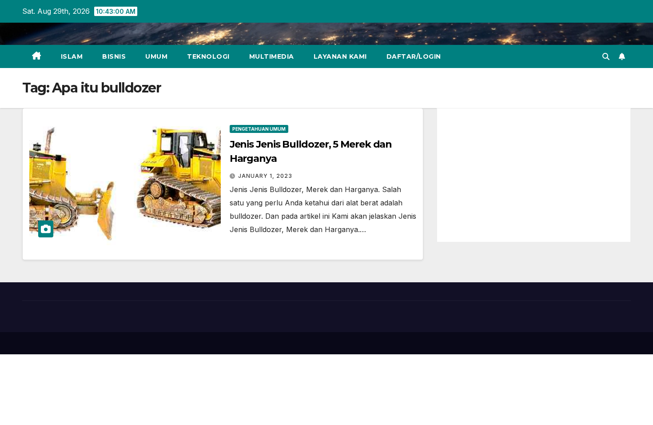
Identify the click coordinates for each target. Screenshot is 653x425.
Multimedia (271, 56)
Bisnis (114, 56)
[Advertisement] (533, 175)
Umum (156, 56)
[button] (605, 56)
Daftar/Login (413, 56)
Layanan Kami (340, 56)
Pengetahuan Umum (259, 129)
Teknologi (208, 56)
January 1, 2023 (265, 175)
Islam (72, 56)
